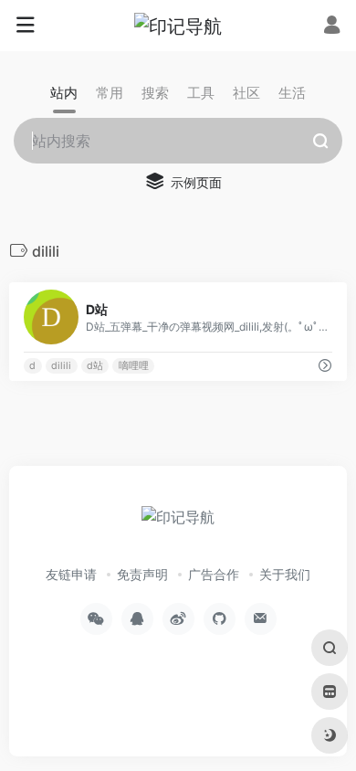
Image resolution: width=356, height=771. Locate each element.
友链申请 (71, 574)
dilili (61, 366)
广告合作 (213, 574)
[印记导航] (178, 25)
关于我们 (284, 574)
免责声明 (142, 574)
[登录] (331, 27)
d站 (95, 366)
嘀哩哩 (134, 366)
